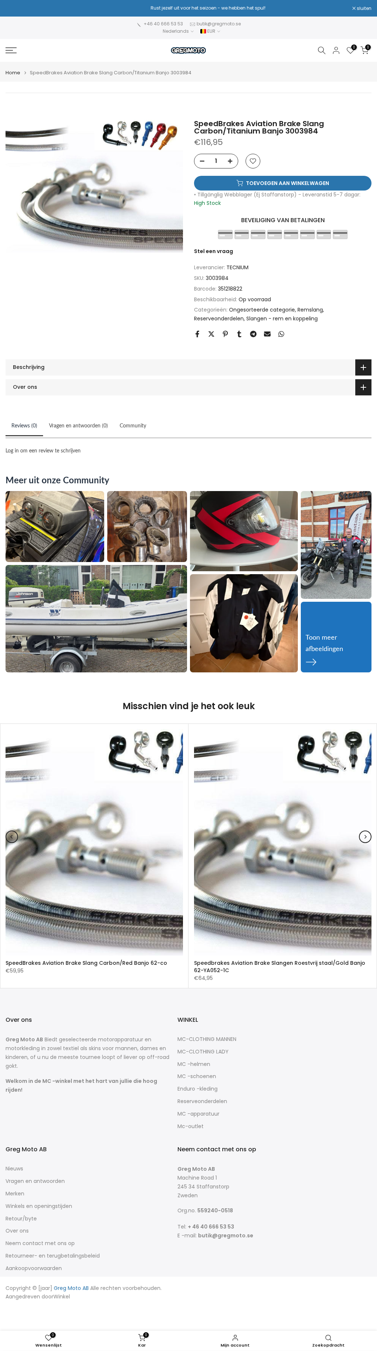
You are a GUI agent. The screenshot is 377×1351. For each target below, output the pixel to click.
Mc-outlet (190, 1126)
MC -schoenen (196, 1076)
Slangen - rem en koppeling (282, 318)
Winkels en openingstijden (39, 1206)
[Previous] (12, 837)
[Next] (365, 837)
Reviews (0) (24, 426)
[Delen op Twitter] (211, 334)
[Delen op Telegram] (253, 334)
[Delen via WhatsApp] (281, 334)
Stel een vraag (213, 251)
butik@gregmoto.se (219, 24)
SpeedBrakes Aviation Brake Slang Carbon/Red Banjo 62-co (86, 963)
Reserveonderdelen (219, 318)
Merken (15, 1193)
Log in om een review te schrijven (43, 451)
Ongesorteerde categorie (262, 309)
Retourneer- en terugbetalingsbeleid (53, 1255)
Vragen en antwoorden (35, 1181)
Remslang (310, 309)
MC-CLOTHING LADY (203, 1051)
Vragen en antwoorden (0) (78, 426)
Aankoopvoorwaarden (34, 1268)
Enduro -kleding (197, 1088)
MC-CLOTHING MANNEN (206, 1039)
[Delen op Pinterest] (225, 334)
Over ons (17, 1230)
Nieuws (14, 1168)
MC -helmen (193, 1064)
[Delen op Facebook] (197, 334)
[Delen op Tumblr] (239, 334)
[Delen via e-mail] (267, 334)
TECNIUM (237, 267)
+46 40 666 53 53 (163, 24)
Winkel (61, 1296)
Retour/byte (21, 1218)
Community (133, 426)
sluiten (17, 8)
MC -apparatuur (198, 1113)
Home (13, 72)
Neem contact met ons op (40, 1243)
